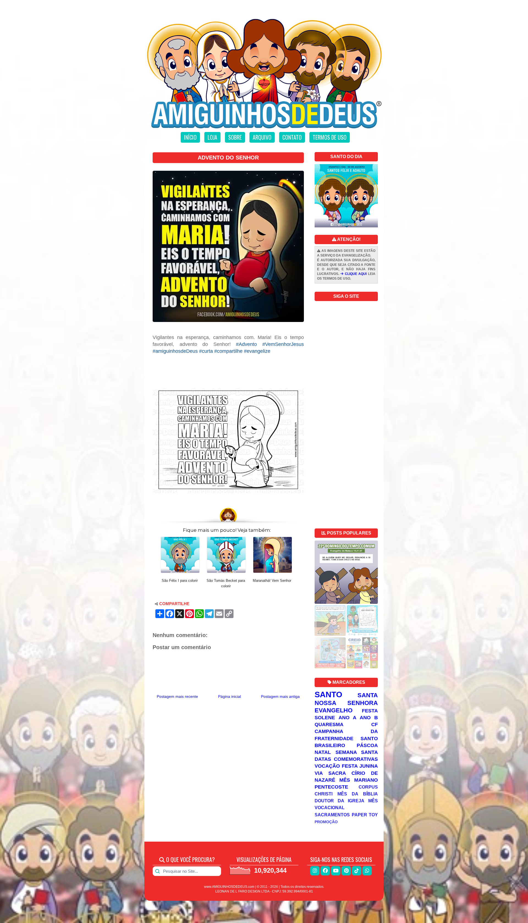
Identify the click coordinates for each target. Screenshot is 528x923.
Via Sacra (330, 773)
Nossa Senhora (346, 702)
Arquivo (262, 137)
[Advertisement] (228, 368)
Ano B (369, 717)
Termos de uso (329, 137)
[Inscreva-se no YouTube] (335, 870)
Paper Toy (365, 814)
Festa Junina (360, 766)
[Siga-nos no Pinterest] (346, 870)
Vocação (327, 766)
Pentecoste (331, 787)
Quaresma (329, 724)
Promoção (326, 822)
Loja (212, 137)
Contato (292, 137)
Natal (323, 752)
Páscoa (367, 745)
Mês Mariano (358, 780)
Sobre (235, 137)
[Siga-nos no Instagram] (315, 870)
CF (374, 724)
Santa (368, 695)
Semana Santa (357, 752)
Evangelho (334, 710)
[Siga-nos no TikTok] (356, 870)
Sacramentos (332, 814)
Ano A (347, 717)
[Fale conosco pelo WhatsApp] (367, 870)
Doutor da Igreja (339, 800)
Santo (328, 694)
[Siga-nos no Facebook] (325, 870)
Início (190, 137)
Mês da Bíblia (357, 793)
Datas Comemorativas (346, 759)
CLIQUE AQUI (355, 274)
